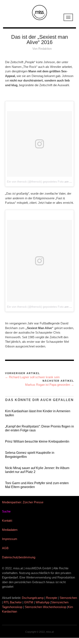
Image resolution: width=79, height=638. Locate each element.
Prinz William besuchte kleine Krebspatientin (37, 441)
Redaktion (45, 48)
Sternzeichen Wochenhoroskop (45, 607)
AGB (5, 548)
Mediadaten (9, 529)
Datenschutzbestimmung (18, 557)
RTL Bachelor (13, 602)
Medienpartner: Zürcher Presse (22, 502)
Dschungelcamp (33, 597)
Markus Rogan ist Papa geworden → (49, 384)
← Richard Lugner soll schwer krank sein (32, 377)
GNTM (28, 602)
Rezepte (51, 597)
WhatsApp (42, 602)
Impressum (9, 539)
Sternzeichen (68, 597)
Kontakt (7, 520)
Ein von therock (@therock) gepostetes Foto (35, 181)
